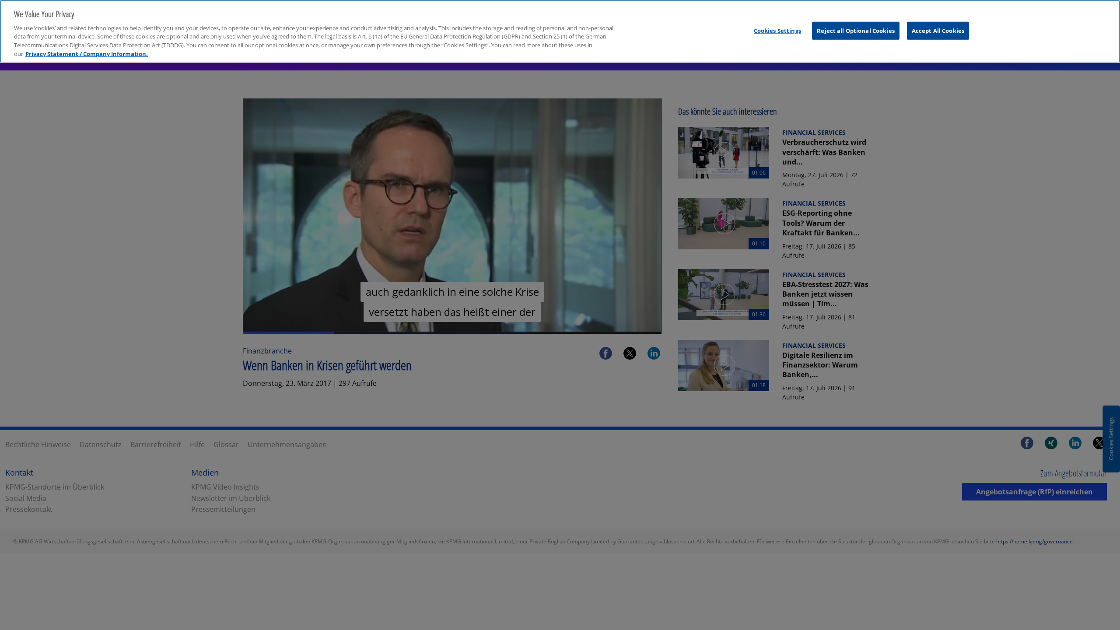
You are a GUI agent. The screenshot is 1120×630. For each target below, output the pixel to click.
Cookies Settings (777, 30)
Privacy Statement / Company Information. (86, 54)
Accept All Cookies (938, 30)
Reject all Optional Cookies (856, 30)
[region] (560, 31)
